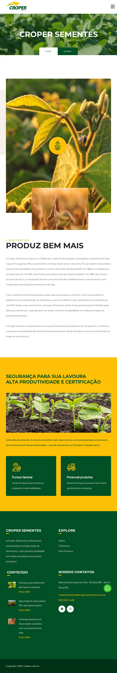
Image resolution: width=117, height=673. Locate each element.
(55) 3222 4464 (66, 599)
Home (48, 51)
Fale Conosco (65, 550)
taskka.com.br (31, 665)
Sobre (61, 540)
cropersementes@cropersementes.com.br (82, 594)
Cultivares (64, 545)
